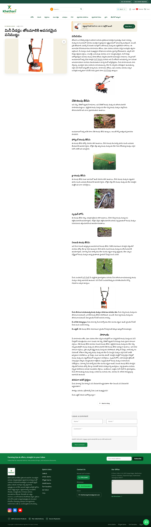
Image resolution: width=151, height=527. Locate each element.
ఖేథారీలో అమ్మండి (116, 17)
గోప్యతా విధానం (46, 480)
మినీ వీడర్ (85, 277)
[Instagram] (10, 510)
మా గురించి (45, 490)
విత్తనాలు (46, 17)
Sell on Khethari (126, 1)
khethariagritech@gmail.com (90, 495)
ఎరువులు (64, 17)
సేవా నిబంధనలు (47, 486)
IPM (72, 17)
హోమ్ (32, 17)
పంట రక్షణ (56, 17)
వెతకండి (44, 473)
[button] (147, 9)
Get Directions (116, 496)
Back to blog (106, 403)
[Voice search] (51, 9)
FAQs (44, 493)
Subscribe (137, 458)
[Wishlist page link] (139, 9)
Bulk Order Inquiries (141, 1)
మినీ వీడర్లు (107, 70)
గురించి (39, 17)
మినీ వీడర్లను (98, 59)
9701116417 (84, 477)
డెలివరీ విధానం (46, 483)
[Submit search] (81, 9)
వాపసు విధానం (46, 477)
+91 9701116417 (86, 486)
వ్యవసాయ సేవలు (96, 17)
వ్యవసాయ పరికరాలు (82, 17)
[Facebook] (15, 510)
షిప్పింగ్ (141, 524)
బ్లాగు (106, 17)
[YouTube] (20, 510)
